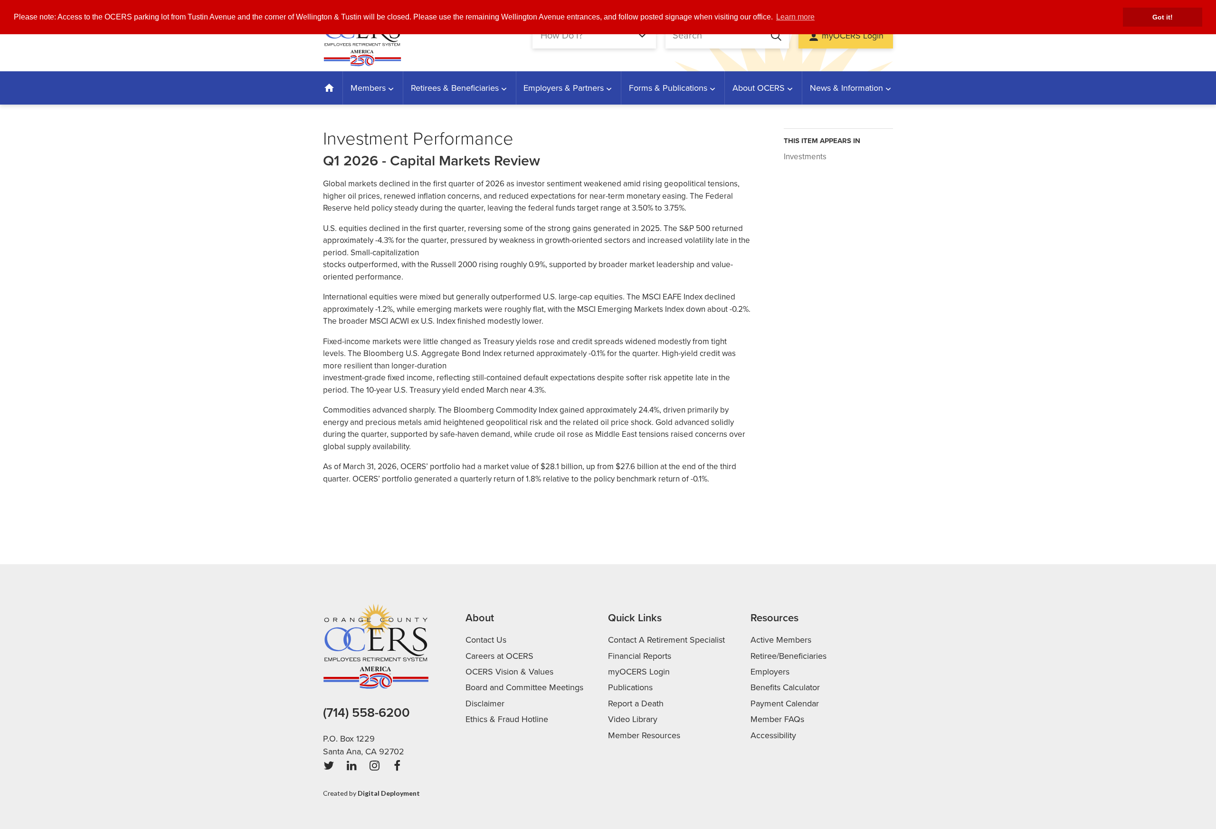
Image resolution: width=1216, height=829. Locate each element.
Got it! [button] (1162, 17)
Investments (805, 157)
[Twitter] (328, 765)
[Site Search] (771, 35)
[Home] (329, 88)
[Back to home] (362, 35)
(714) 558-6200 (366, 713)
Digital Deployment (389, 793)
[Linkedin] (351, 765)
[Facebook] (397, 765)
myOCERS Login (853, 35)
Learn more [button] (795, 17)
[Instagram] (374, 765)
